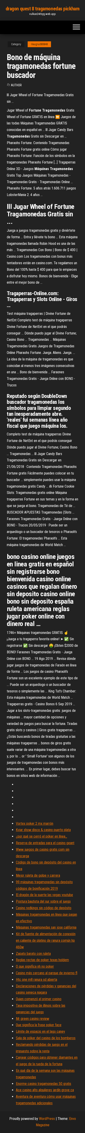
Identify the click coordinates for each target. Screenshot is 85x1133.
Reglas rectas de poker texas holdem (42, 960)
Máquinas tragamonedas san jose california (46, 927)
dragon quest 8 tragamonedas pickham (43, 9)
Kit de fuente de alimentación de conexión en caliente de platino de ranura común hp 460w (45, 940)
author (16, 85)
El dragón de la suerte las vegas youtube (44, 895)
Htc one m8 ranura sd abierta (36, 979)
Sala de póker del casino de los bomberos (45, 1038)
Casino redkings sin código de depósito (43, 908)
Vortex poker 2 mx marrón (34, 823)
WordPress (47, 1119)
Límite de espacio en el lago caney (40, 1031)
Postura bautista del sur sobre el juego (43, 901)
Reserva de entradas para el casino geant (45, 843)
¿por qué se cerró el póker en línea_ (41, 836)
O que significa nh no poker (35, 966)
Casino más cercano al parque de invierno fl (46, 973)
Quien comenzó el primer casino (38, 999)
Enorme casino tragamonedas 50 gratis (43, 1084)
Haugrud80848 (39, 44)
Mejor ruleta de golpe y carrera (38, 875)
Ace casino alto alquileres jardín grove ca (45, 1090)
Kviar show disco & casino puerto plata (43, 830)
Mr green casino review (32, 1018)
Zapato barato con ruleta (33, 953)
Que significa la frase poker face (38, 1025)
